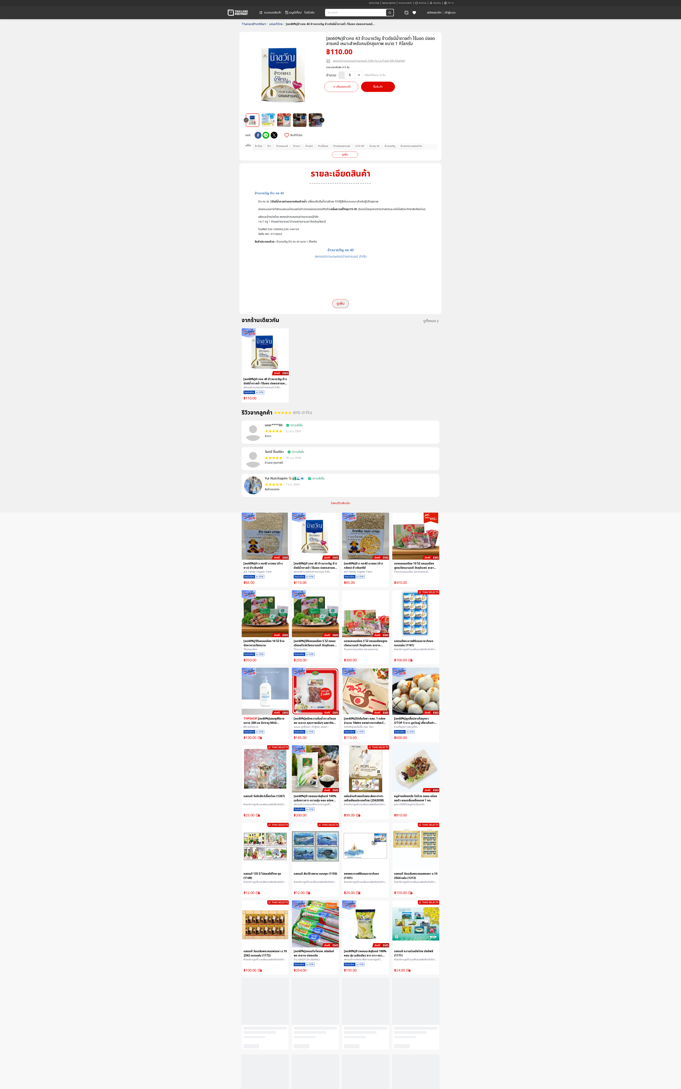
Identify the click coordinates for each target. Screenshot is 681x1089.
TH (449, 3)
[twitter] (274, 135)
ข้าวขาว (296, 146)
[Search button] (390, 12)
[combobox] (355, 12)
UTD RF (359, 146)
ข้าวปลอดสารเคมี (341, 146)
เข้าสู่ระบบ (449, 12)
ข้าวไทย (258, 146)
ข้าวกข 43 (374, 146)
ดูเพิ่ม (345, 154)
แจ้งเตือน (437, 3)
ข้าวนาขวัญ (390, 146)
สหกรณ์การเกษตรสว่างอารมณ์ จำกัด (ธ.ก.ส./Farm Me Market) (369, 61)
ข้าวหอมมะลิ (282, 146)
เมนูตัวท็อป (295, 12)
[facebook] (258, 135)
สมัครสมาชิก (434, 12)
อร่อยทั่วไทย (276, 24)
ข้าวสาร (309, 146)
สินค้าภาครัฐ (374, 3)
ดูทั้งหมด (429, 321)
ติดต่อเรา (423, 3)
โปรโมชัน (309, 12)
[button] (406, 12)
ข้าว (269, 146)
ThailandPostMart (255, 24)
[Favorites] (414, 12)
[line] (265, 135)
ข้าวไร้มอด (323, 146)
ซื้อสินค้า (378, 87)
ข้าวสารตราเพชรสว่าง (411, 146)
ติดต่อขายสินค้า (405, 3)
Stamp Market (389, 3)
